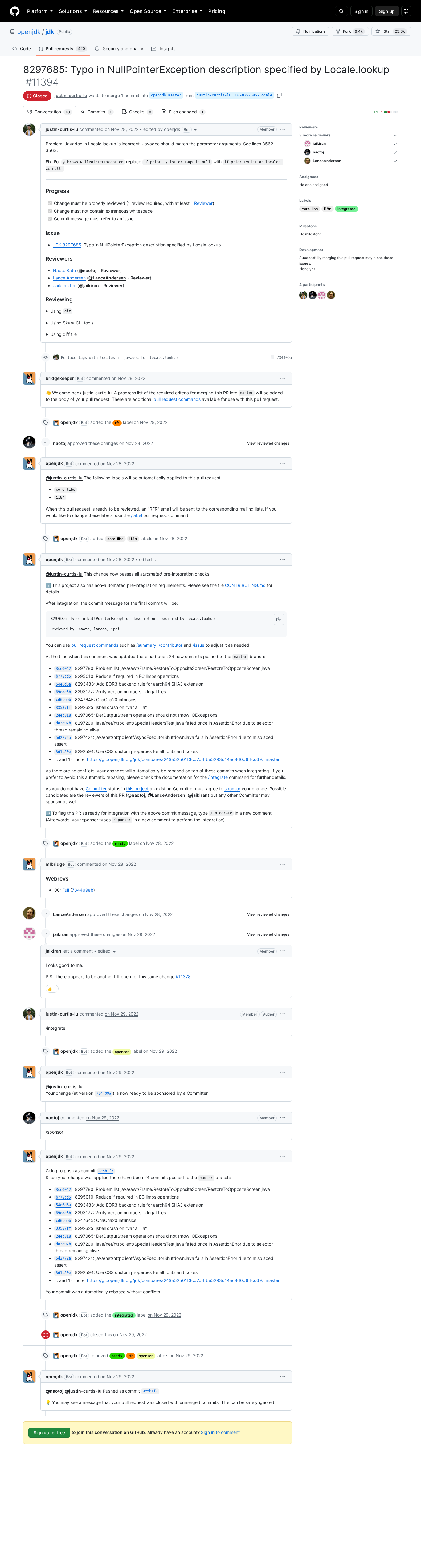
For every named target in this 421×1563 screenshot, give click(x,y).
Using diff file (63, 334)
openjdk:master (166, 95)
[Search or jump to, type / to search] (341, 11)
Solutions (70, 11)
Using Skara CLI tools (71, 322)
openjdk (29, 31)
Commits (103, 111)
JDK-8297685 (67, 244)
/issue (198, 645)
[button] (170, 129)
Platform (37, 11)
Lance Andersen (69, 277)
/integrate (218, 777)
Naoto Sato (64, 270)
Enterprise (184, 11)
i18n (133, 538)
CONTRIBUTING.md (245, 585)
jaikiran (61, 934)
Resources (106, 11)
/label (136, 515)
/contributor (170, 645)
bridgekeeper (60, 378)
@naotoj (87, 270)
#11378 (183, 976)
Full (65, 890)
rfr (117, 423)
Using (60, 311)
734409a (284, 358)
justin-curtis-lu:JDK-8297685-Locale (234, 95)
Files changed (189, 111)
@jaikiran (89, 285)
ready (120, 843)
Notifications (314, 31)
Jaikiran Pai (64, 285)
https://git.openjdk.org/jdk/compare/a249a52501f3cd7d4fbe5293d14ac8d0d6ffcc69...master (183, 759)
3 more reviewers (315, 135)
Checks (143, 111)
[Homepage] (15, 11)
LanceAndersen (69, 914)
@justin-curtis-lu (64, 477)
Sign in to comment (220, 1432)
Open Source (145, 11)
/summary (146, 645)
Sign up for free (49, 1432)
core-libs (115, 538)
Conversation (55, 111)
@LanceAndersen (107, 277)
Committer (96, 788)
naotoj (60, 443)
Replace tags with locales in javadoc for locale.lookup (119, 358)
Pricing (216, 11)
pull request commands (177, 399)
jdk (49, 31)
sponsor (232, 788)
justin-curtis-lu (71, 95)
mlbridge (55, 864)
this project (137, 788)
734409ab (82, 890)
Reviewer (203, 203)
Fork (353, 31)
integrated (124, 1315)
